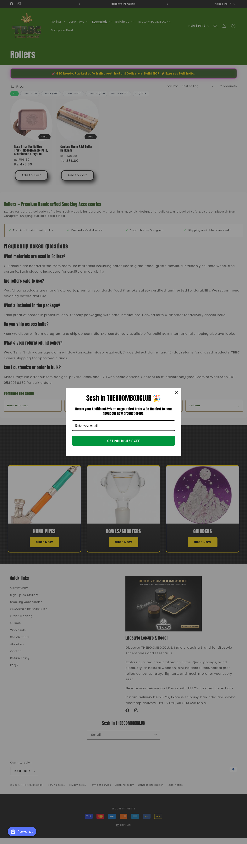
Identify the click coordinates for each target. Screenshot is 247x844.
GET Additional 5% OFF (123, 440)
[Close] (176, 392)
